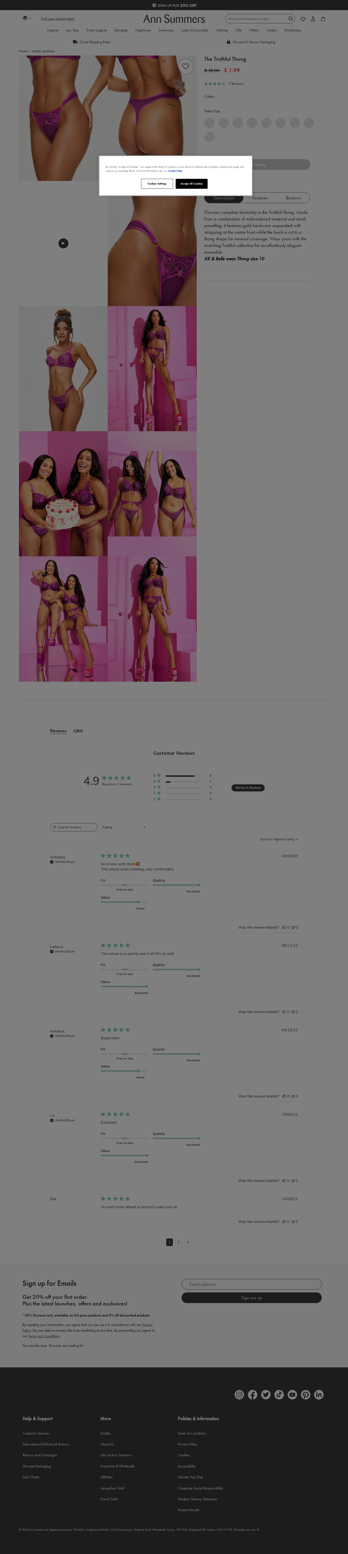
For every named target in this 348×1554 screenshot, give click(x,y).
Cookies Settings (157, 183)
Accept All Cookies (192, 183)
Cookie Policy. (175, 170)
